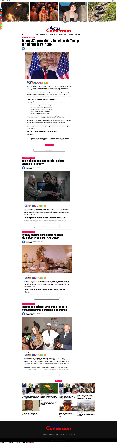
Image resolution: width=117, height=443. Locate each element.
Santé (76, 34)
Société (51, 34)
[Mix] (42, 83)
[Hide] (0, 29)
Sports (79, 34)
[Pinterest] (37, 83)
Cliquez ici (31, 442)
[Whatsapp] (45, 83)
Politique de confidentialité (61, 434)
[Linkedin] (35, 83)
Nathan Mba (29, 168)
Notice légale (44, 434)
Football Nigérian (62, 34)
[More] (47, 83)
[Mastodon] (40, 83)
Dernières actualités (44, 34)
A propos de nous (52, 434)
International (70, 34)
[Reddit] (33, 83)
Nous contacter (72, 434)
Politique (56, 34)
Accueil (37, 34)
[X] (30, 83)
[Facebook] (28, 83)
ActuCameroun (30, 49)
